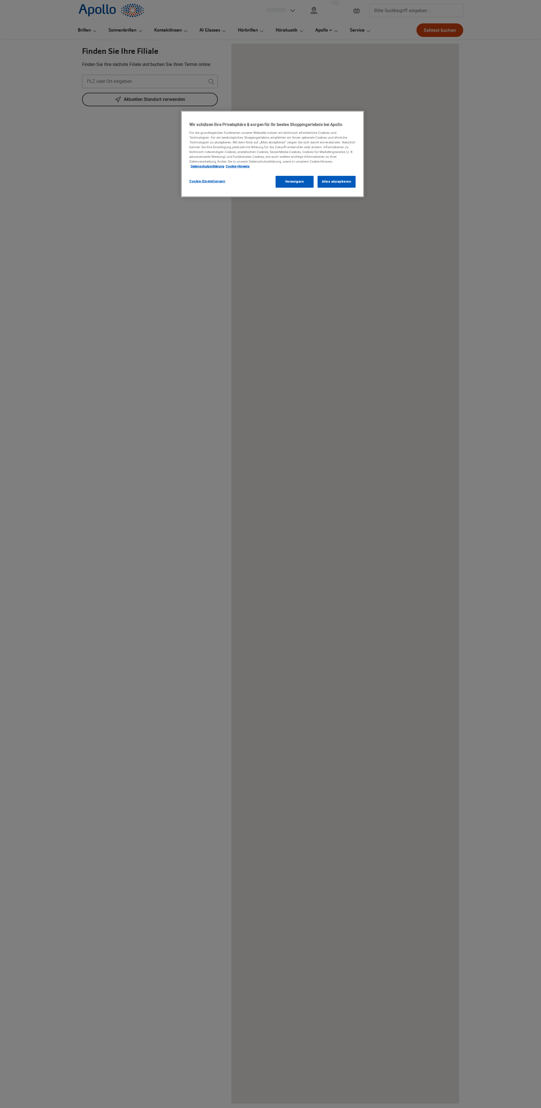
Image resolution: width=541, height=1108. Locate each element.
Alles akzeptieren (336, 181)
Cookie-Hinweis (238, 166)
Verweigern (294, 181)
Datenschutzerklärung (207, 166)
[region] (272, 154)
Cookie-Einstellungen (207, 181)
